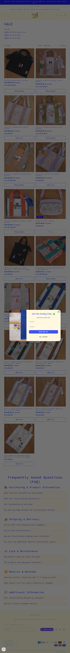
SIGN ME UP (43, 332)
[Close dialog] (59, 312)
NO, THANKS (44, 337)
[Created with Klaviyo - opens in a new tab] (35, 342)
